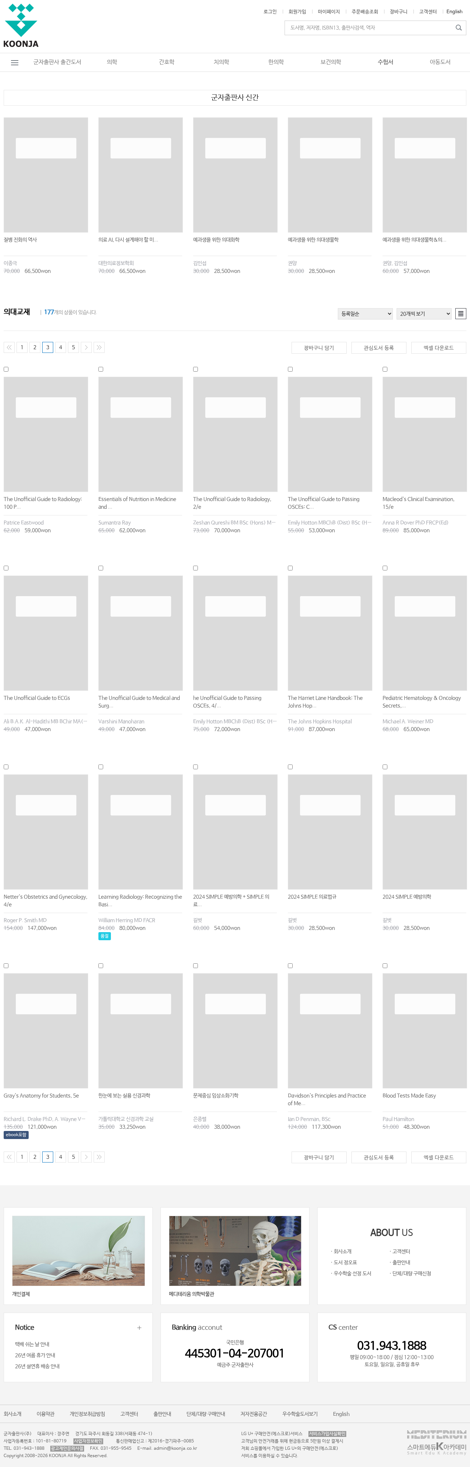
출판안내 (162, 1414)
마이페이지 (329, 12)
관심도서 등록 (379, 348)
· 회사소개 (340, 1252)
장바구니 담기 (319, 348)
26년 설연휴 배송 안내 (37, 1366)
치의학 (221, 62)
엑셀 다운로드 (439, 348)
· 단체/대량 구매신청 (410, 1274)
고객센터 (428, 12)
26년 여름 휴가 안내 (35, 1355)
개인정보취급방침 (87, 1414)
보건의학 (331, 62)
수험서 (385, 62)
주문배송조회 (365, 12)
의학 (112, 62)
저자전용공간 (254, 1414)
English (454, 12)
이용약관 (45, 1414)
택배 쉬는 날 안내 (32, 1344)
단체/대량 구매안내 (206, 1414)
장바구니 (399, 12)
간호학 (166, 62)
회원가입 (297, 12)
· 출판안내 (399, 1263)
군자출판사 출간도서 (57, 62)
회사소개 (12, 1414)
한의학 (276, 62)
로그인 (270, 12)
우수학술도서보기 (300, 1414)
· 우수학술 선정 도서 (350, 1274)
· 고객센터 (399, 1252)
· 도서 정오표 (343, 1263)
